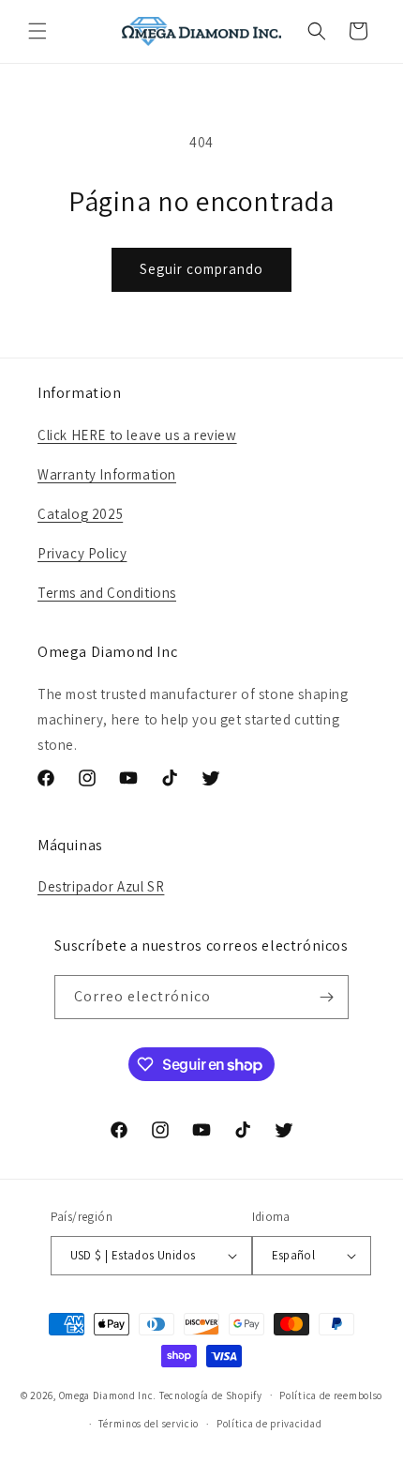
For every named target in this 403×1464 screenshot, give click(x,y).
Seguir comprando (201, 269)
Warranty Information (106, 474)
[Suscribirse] (327, 997)
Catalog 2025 (80, 514)
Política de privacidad (268, 1423)
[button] (37, 31)
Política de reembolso (330, 1395)
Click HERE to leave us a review (137, 435)
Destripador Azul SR (100, 886)
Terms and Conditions (106, 593)
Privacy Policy (82, 553)
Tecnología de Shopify (210, 1394)
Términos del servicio (148, 1423)
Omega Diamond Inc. (108, 1394)
